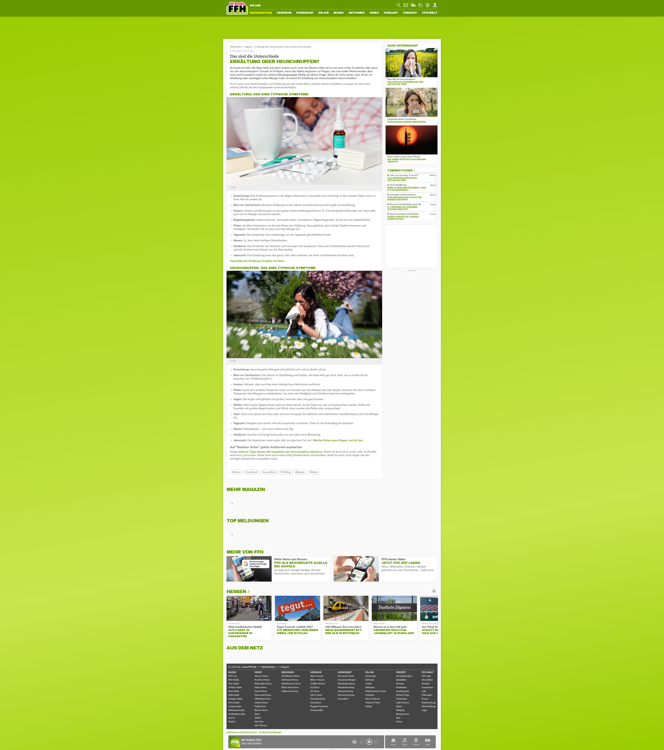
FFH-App (426, 676)
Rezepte (400, 684)
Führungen (427, 695)
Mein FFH (434, 3)
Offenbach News (263, 699)
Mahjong (400, 710)
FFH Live (232, 676)
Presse (425, 699)
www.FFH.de (249, 667)
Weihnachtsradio (236, 710)
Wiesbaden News (263, 684)
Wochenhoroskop (346, 684)
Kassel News (261, 691)
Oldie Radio (233, 695)
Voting (368, 706)
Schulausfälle (316, 710)
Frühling (286, 472)
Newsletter (427, 680)
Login (424, 710)
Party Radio (233, 703)
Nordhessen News (291, 676)
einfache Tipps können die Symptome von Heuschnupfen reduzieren (280, 451)
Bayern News (261, 710)
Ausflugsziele (402, 691)
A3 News (314, 687)
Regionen (288, 672)
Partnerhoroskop (346, 695)
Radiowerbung (429, 703)
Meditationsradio (236, 714)
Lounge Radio (234, 706)
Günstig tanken (317, 699)
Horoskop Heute (346, 676)
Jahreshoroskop (345, 691)
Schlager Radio (235, 699)
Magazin (248, 47)
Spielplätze (401, 680)
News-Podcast (372, 699)
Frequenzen (427, 687)
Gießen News (261, 703)
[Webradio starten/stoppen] (369, 742)
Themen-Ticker (400, 170)
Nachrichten (261, 13)
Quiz (398, 718)
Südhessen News (290, 691)
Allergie (300, 472)
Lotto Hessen (402, 703)
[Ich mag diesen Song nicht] (376, 742)
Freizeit (410, 13)
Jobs (424, 691)
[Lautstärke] (354, 742)
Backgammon (402, 714)
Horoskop (304, 13)
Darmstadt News (263, 695)
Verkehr (284, 13)
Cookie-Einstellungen (270, 732)
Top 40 (231, 718)
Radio (232, 672)
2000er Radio (235, 687)
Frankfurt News (262, 680)
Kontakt (426, 684)
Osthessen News (290, 680)
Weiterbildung (429, 706)
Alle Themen (261, 725)
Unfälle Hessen (317, 684)
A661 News (316, 695)
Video (374, 13)
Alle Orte (259, 722)
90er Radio (233, 684)
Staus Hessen (317, 676)
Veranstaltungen (404, 676)
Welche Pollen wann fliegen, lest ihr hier (338, 440)
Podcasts (369, 695)
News (258, 672)
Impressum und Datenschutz (242, 732)
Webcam (427, 3)
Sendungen (370, 676)
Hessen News (261, 676)
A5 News (314, 691)
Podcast (391, 13)
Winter (236, 472)
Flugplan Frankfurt (319, 706)
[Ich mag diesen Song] (362, 742)
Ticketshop (401, 699)
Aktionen (357, 13)
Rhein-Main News (290, 687)
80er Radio (233, 680)
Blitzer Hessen (317, 680)
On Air (323, 13)
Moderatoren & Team (375, 691)
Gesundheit (269, 472)
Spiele (399, 706)
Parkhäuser (315, 703)
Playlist (405, 3)
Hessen (236, 592)
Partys (399, 722)
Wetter (420, 3)
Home (393, 745)
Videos (368, 684)
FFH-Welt (429, 13)
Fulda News (260, 706)
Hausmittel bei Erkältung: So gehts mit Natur (257, 261)
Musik (339, 13)
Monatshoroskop (346, 687)
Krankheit (251, 472)
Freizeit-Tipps (402, 695)
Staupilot (413, 3)
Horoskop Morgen (347, 680)
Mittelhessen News (291, 684)
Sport (257, 714)
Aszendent (343, 699)
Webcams (370, 687)
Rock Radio (233, 691)
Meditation (401, 687)
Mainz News (261, 687)
